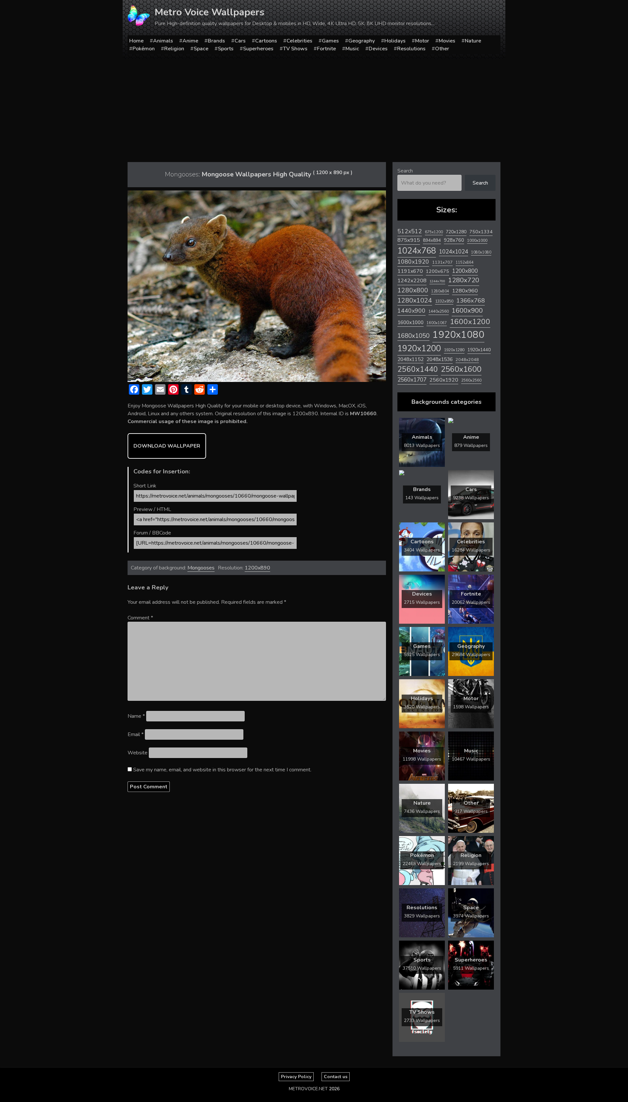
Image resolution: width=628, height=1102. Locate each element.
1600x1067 (437, 323)
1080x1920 (413, 262)
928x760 (454, 240)
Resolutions (411, 48)
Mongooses (201, 567)
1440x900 (411, 311)
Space (201, 48)
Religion (174, 48)
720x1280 (456, 232)
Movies (447, 40)
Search (405, 170)
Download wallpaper (166, 446)
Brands (216, 40)
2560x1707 (412, 380)
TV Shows (295, 48)
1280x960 (465, 290)
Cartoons (266, 40)
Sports (226, 48)
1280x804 (440, 291)
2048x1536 (440, 359)
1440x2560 (438, 311)
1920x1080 (458, 334)
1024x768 (416, 250)
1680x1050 (413, 336)
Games (330, 40)
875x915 (408, 240)
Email (136, 734)
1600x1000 (410, 322)
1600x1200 (470, 322)
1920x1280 (454, 350)
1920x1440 (479, 350)
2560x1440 (417, 369)
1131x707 (442, 262)
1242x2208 (412, 280)
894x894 (432, 240)
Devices (378, 48)
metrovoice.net (308, 1089)
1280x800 (412, 290)
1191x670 (410, 271)
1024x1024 (453, 251)
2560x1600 (461, 369)
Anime (190, 40)
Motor (422, 40)
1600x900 (467, 310)
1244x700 (437, 281)
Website (138, 752)
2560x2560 (471, 380)
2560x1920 (443, 380)
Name (136, 716)
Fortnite (326, 48)
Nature (473, 40)
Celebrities (299, 40)
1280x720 (463, 280)
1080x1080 (481, 252)
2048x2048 (467, 359)
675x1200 (434, 232)
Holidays (395, 40)
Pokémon (143, 48)
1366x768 (470, 300)
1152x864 (465, 262)
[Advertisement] (314, 108)
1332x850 (444, 301)
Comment (140, 617)
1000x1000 (477, 240)
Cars (240, 40)
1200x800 (465, 271)
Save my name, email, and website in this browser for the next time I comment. (222, 769)
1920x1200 (419, 348)
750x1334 (481, 232)
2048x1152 (410, 359)
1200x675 (437, 271)
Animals (163, 40)
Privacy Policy (296, 1077)
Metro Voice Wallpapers (209, 12)
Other (442, 48)
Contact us (335, 1077)
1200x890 (257, 567)
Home (136, 40)
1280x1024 (414, 300)
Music (352, 48)
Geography (361, 40)
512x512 (409, 231)
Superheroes (258, 48)
